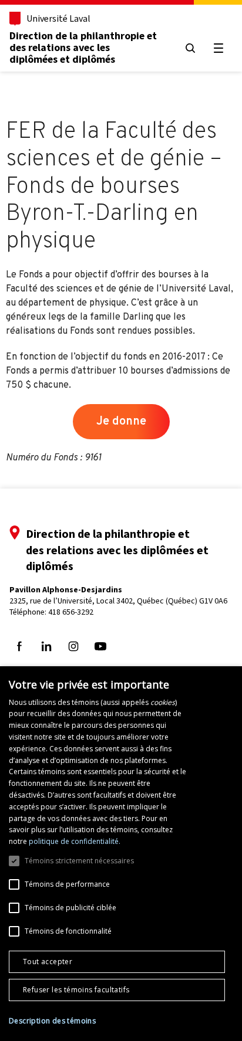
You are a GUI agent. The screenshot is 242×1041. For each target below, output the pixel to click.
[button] (52, 1021)
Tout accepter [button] (47, 962)
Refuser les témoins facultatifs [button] (76, 990)
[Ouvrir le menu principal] (218, 48)
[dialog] (121, 853)
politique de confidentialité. (74, 841)
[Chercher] (190, 48)
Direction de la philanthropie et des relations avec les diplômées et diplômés (83, 47)
